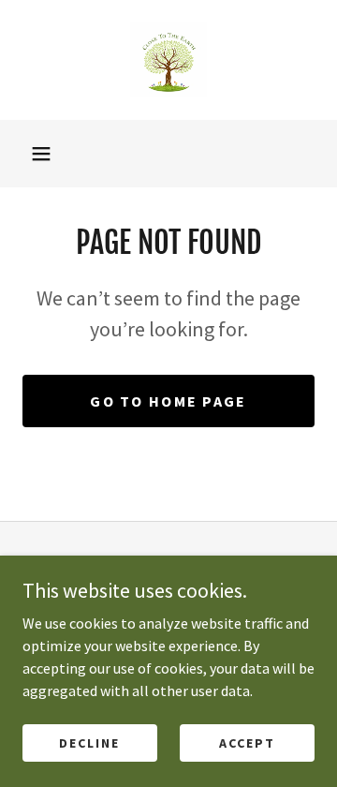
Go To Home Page (168, 401)
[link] (168, 59)
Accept (247, 742)
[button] (41, 153)
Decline (89, 742)
